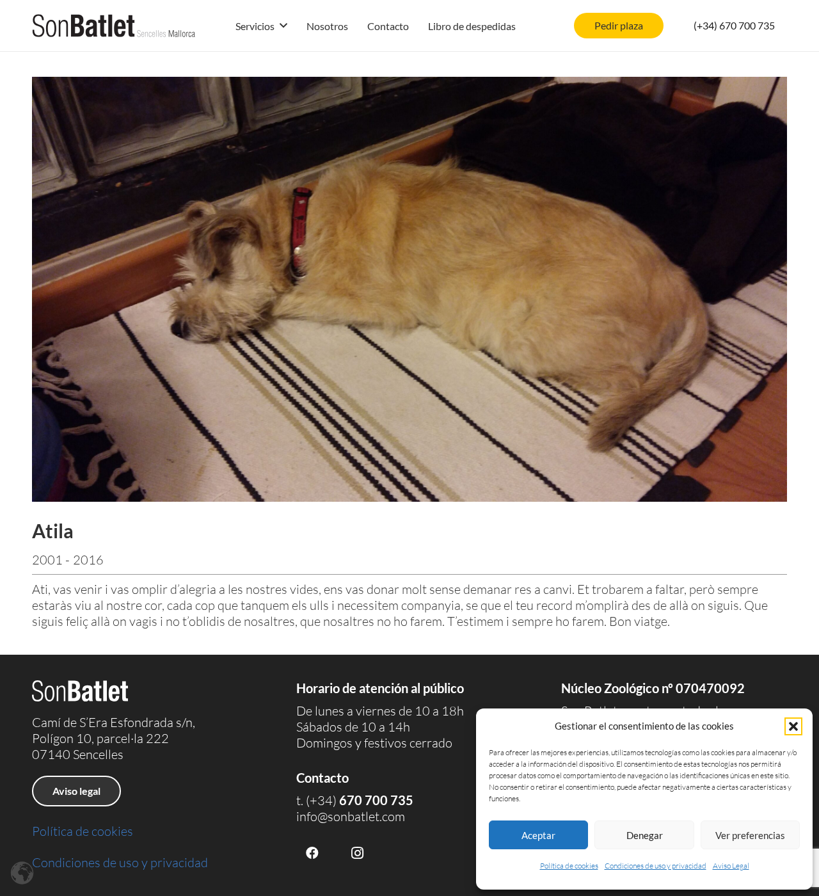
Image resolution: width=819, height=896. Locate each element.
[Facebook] (312, 853)
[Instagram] (357, 853)
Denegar (644, 835)
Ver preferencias (750, 835)
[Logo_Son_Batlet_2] (114, 25)
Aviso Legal (731, 865)
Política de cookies (569, 865)
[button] (793, 726)
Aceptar (538, 835)
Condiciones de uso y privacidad (655, 865)
